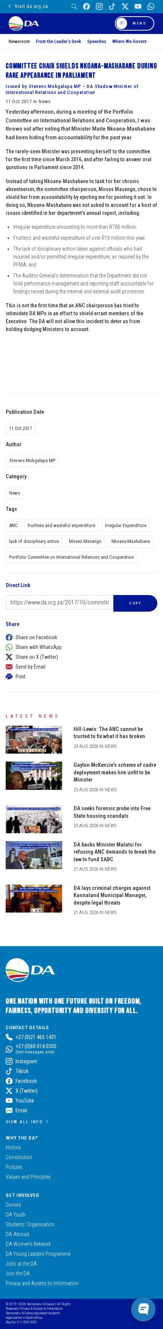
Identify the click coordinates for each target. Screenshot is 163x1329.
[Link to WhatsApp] (150, 7)
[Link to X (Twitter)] (125, 7)
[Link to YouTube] (138, 7)
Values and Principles (28, 1177)
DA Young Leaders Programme (38, 1254)
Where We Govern (129, 41)
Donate (13, 1205)
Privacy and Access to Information (42, 1283)
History (13, 1147)
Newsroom (19, 41)
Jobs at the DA (21, 1264)
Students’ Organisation (30, 1224)
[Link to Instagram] (99, 7)
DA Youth (16, 1215)
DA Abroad (17, 1234)
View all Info (24, 1121)
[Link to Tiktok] (112, 7)
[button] (80, 637)
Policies (14, 1167)
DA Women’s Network (28, 1244)
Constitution (19, 1157)
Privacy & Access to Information (41, 1308)
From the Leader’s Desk (58, 41)
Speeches (96, 41)
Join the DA (18, 1273)
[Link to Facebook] (86, 7)
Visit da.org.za (31, 6)
